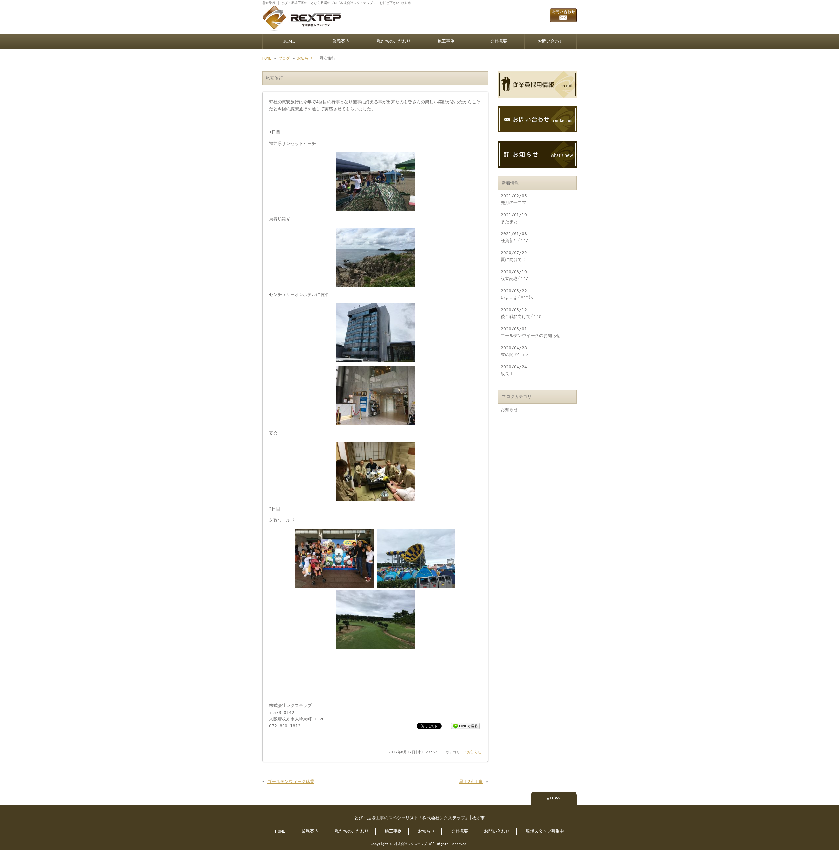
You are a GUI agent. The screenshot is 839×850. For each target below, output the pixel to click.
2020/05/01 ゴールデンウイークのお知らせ (530, 332)
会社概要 (498, 41)
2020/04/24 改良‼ (514, 370)
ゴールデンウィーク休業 (290, 781)
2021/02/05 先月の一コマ (514, 199)
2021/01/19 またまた (514, 218)
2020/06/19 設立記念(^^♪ (514, 275)
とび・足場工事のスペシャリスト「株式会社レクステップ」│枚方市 (419, 817)
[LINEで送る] (465, 725)
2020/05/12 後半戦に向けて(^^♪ (521, 313)
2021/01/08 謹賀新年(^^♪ (514, 237)
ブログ (284, 58)
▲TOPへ (554, 798)
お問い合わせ (550, 41)
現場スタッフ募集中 (545, 831)
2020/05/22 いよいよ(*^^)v (517, 294)
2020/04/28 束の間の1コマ (515, 351)
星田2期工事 (471, 781)
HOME (289, 41)
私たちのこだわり (394, 41)
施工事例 (446, 41)
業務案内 (341, 41)
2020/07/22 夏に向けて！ (514, 256)
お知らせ (305, 58)
